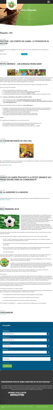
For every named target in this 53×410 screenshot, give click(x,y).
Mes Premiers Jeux (9, 209)
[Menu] (48, 2)
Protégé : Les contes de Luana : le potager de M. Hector (24, 42)
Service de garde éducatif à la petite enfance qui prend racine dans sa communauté (25, 178)
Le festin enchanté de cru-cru (16, 141)
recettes (10, 165)
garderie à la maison (5, 199)
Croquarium (6, 312)
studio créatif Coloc (44, 406)
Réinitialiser (6, 363)
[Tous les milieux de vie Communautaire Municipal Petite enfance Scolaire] (26, 340)
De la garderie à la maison (14, 192)
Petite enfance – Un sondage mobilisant (21, 64)
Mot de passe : (3, 54)
